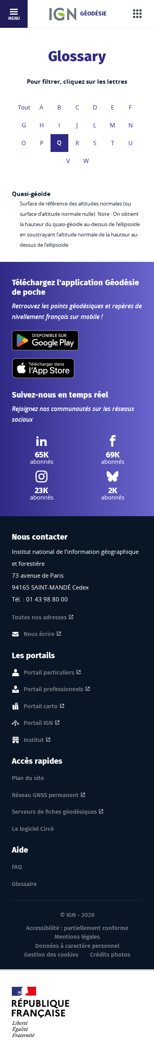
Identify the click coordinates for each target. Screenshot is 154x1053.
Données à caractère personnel (77, 945)
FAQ (17, 866)
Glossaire (24, 884)
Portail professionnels (53, 689)
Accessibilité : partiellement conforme (77, 928)
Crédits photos (110, 954)
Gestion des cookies (51, 954)
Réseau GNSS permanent (45, 795)
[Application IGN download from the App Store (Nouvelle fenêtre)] (43, 368)
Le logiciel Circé (33, 828)
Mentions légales (77, 936)
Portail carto (41, 706)
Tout (24, 107)
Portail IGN (38, 722)
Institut (34, 740)
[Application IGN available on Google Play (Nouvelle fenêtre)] (45, 340)
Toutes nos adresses (39, 617)
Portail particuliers (49, 672)
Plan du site (28, 778)
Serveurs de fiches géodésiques (54, 811)
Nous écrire (39, 634)
